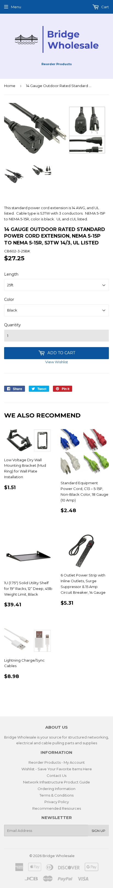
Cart (104, 7)
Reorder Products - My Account (57, 762)
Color (9, 299)
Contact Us (56, 775)
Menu (16, 7)
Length (11, 274)
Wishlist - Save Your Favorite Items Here (56, 769)
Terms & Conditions (56, 795)
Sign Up (98, 831)
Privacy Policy (56, 802)
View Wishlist (56, 362)
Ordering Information (56, 788)
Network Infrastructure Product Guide (56, 782)
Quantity (12, 324)
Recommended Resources (56, 808)
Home (9, 85)
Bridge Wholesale (59, 856)
